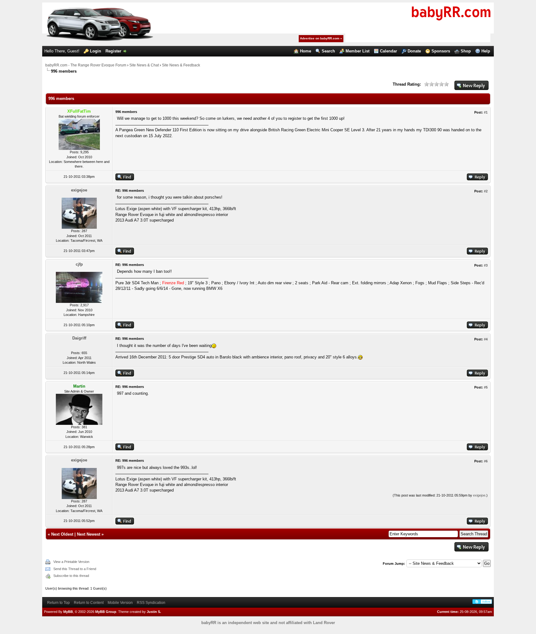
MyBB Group (105, 612)
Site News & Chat (144, 65)
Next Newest (88, 534)
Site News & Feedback (181, 65)
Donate (414, 51)
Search (328, 51)
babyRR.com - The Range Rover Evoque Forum (85, 65)
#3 (486, 265)
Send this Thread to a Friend (74, 569)
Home (305, 51)
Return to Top (58, 602)
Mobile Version (120, 602)
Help (485, 51)
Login (95, 51)
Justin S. (154, 612)
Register (113, 51)
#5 (486, 387)
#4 (486, 339)
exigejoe (79, 190)
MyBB (68, 612)
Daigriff (79, 338)
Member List (357, 51)
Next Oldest (62, 534)
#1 (486, 112)
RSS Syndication (151, 602)
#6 (486, 461)
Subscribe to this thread (71, 576)
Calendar (388, 51)
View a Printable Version (71, 562)
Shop (466, 51)
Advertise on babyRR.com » (321, 38)
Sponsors (440, 51)
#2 (486, 191)
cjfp (79, 264)
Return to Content (89, 602)
